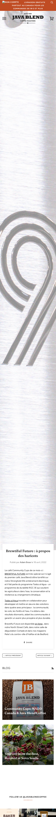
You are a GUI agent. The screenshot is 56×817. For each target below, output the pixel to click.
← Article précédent (12, 655)
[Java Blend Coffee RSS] (52, 668)
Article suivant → (44, 655)
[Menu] (4, 19)
